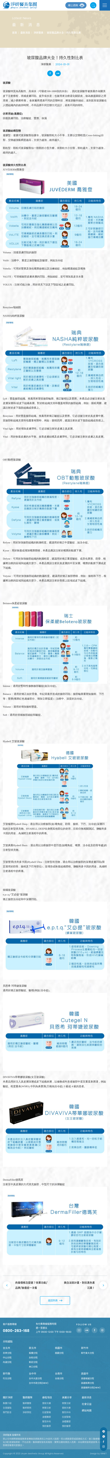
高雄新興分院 (87, 1382)
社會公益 (87, 1404)
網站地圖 (87, 1410)
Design (93, 1453)
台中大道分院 (35, 1378)
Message (103, 1436)
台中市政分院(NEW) (38, 1382)
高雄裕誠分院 (87, 1378)
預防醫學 (46, 1426)
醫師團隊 (27, 1397)
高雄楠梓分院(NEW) (91, 1387)
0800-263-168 (16, 1330)
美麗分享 (67, 1397)
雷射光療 (46, 1403)
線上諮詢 (73, 5)
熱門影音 (7, 1412)
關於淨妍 (8, 1397)
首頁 (14, 32)
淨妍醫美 (38, 32)
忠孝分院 (7, 1352)
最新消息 (25, 32)
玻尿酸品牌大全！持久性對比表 (64, 32)
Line (58, 73)
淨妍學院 (27, 1412)
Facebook (50, 73)
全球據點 (7, 1407)
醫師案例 (27, 1407)
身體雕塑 (46, 1416)
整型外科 (46, 1421)
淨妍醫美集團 (20, 5)
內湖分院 (7, 1362)
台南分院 (59, 1378)
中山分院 (7, 1357)
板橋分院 (33, 1352)
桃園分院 (59, 1352)
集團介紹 (7, 1403)
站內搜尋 (93, 5)
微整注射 (46, 1407)
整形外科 (66, 1412)
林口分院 (33, 1366)
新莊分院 (33, 1362)
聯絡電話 (79, 1330)
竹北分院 (7, 1378)
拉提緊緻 (46, 1412)
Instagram (103, 1446)
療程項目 (47, 1397)
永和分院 (33, 1357)
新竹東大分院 (87, 1352)
